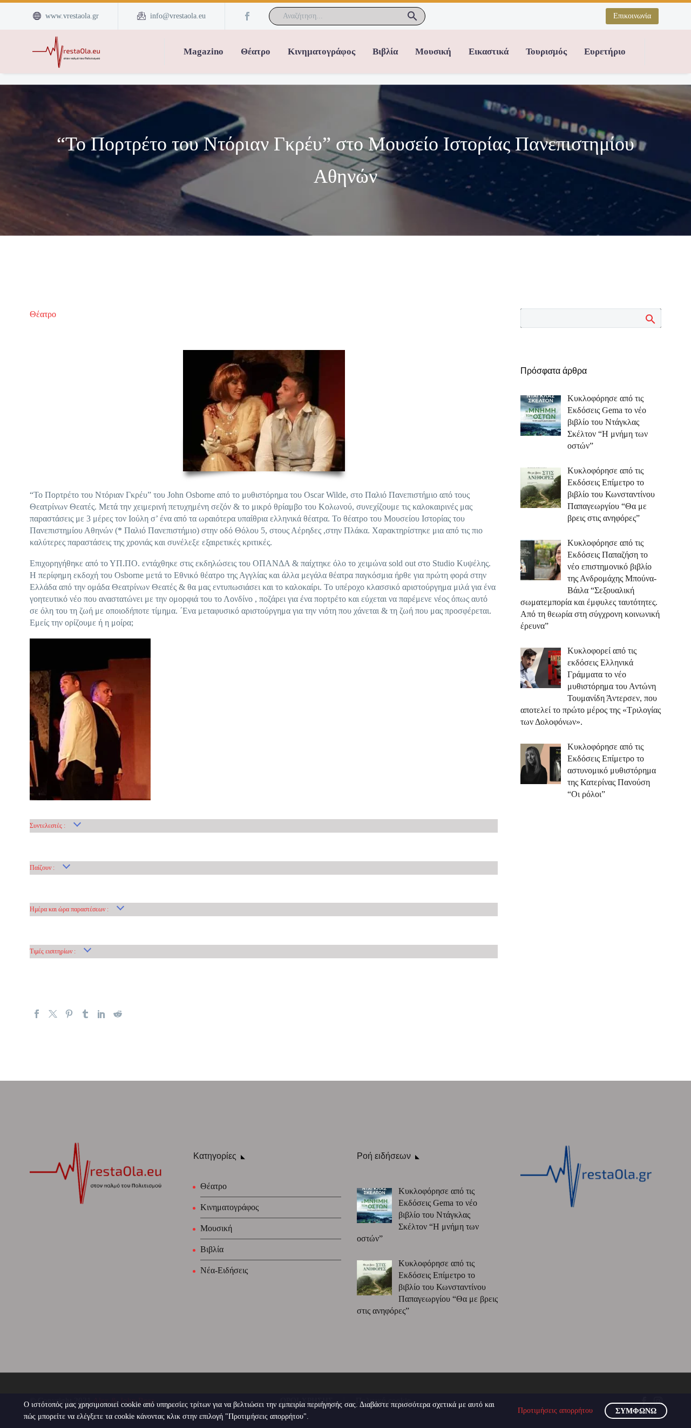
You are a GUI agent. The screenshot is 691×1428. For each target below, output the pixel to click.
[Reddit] (117, 1014)
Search (649, 318)
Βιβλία (385, 51)
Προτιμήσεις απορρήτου (555, 1410)
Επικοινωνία (632, 16)
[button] (412, 16)
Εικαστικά (489, 51)
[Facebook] (247, 16)
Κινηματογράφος (321, 51)
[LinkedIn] (101, 1014)
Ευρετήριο (605, 51)
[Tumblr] (85, 1014)
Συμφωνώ (635, 1411)
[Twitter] (53, 1014)
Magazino (203, 51)
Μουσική (433, 51)
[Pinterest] (69, 1014)
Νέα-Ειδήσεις (224, 1270)
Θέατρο (255, 51)
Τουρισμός (546, 51)
